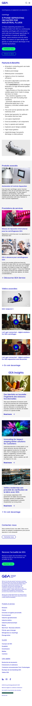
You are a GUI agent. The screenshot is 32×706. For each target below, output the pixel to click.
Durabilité (5, 646)
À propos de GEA (7, 644)
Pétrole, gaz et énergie (9, 630)
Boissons (4, 607)
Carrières (4, 654)
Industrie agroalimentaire (9, 617)
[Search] (26, 3)
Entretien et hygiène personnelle (11, 612)
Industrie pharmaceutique (9, 622)
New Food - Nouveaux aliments (11, 627)
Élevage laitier (6, 635)
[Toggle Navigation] (29, 3)
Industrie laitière (7, 620)
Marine (4, 625)
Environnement (6, 615)
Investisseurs (6, 649)
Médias (4, 651)
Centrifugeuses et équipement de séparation (14, 10)
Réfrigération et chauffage (10, 633)
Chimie (4, 610)
